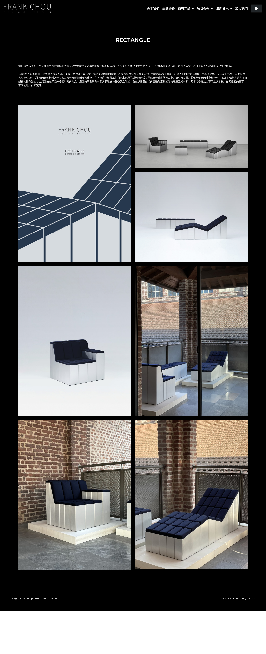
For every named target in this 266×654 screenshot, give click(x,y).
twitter (26, 598)
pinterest (35, 598)
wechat (54, 598)
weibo (45, 598)
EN (256, 8)
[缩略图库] (74, 184)
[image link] (27, 8)
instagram (15, 598)
